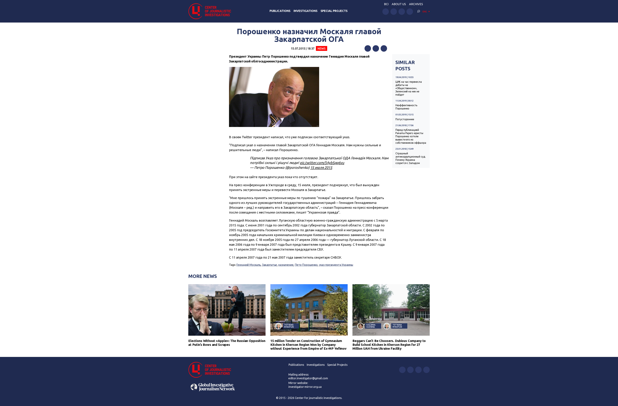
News (321, 48)
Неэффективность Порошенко (406, 107)
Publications (280, 10)
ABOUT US (399, 4)
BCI (386, 4)
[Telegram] (384, 48)
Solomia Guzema (370, 326)
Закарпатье (269, 264)
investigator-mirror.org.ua (305, 386)
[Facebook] (368, 48)
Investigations (305, 10)
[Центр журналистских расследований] (211, 11)
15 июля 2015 (321, 167)
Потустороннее (404, 119)
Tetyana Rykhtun (289, 326)
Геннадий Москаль (248, 264)
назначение (286, 264)
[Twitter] (376, 48)
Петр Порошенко (306, 264)
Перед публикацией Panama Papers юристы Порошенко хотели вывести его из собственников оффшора (410, 136)
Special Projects (334, 10)
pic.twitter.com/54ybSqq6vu (322, 163)
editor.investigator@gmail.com (308, 378)
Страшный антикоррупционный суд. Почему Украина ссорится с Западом (410, 158)
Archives (416, 4)
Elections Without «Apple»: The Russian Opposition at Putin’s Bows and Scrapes (226, 342)
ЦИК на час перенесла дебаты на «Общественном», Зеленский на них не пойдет (408, 88)
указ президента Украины (336, 264)
